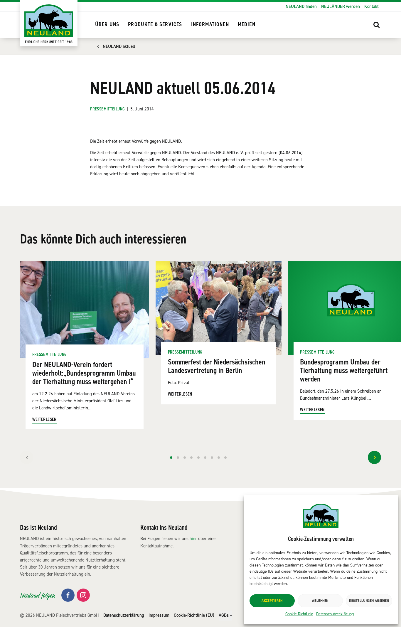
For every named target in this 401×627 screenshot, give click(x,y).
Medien (246, 24)
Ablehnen (320, 601)
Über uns (107, 24)
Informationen (210, 24)
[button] (376, 24)
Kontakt (371, 6)
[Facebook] (68, 595)
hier (193, 539)
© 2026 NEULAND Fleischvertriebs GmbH (59, 615)
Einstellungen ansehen (369, 601)
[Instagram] (83, 595)
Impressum (159, 615)
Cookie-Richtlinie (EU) (194, 615)
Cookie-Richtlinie (299, 614)
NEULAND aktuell (119, 46)
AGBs (224, 615)
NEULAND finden (301, 6)
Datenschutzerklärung (335, 614)
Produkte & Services (155, 24)
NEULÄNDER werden (340, 6)
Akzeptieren (272, 601)
